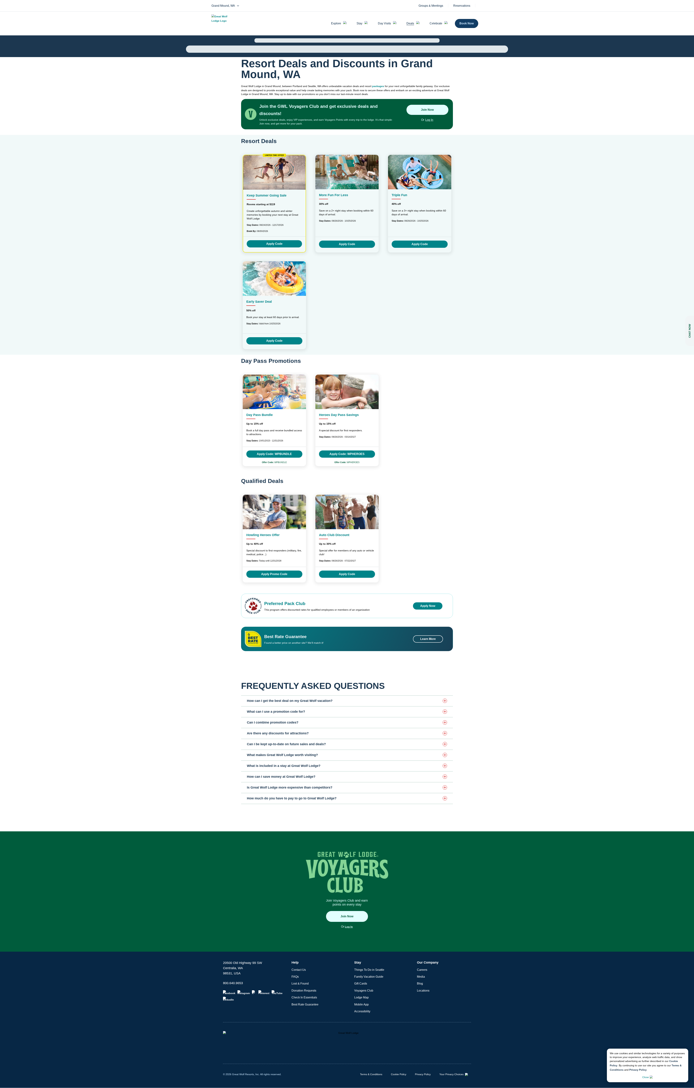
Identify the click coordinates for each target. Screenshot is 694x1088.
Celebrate (436, 23)
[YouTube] (277, 992)
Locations (423, 990)
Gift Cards (360, 983)
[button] (347, 701)
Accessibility (362, 1011)
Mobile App (361, 1004)
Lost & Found (300, 983)
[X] (254, 992)
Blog (420, 983)
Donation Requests (304, 990)
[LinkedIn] (228, 999)
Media (421, 976)
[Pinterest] (263, 992)
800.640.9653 (233, 983)
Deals (410, 23)
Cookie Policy (398, 1074)
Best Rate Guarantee (305, 1004)
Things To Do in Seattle (369, 969)
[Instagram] (243, 992)
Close (645, 1077)
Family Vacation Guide (368, 976)
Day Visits (384, 23)
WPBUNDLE (274, 462)
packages (378, 86)
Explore (336, 23)
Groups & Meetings (431, 5)
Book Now (466, 23)
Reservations (461, 5)
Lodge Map (361, 997)
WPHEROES (346, 462)
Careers (422, 969)
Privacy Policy (638, 1069)
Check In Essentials (304, 997)
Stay (359, 23)
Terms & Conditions (371, 1074)
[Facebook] (229, 992)
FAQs (295, 976)
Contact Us (299, 969)
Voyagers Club (363, 990)
